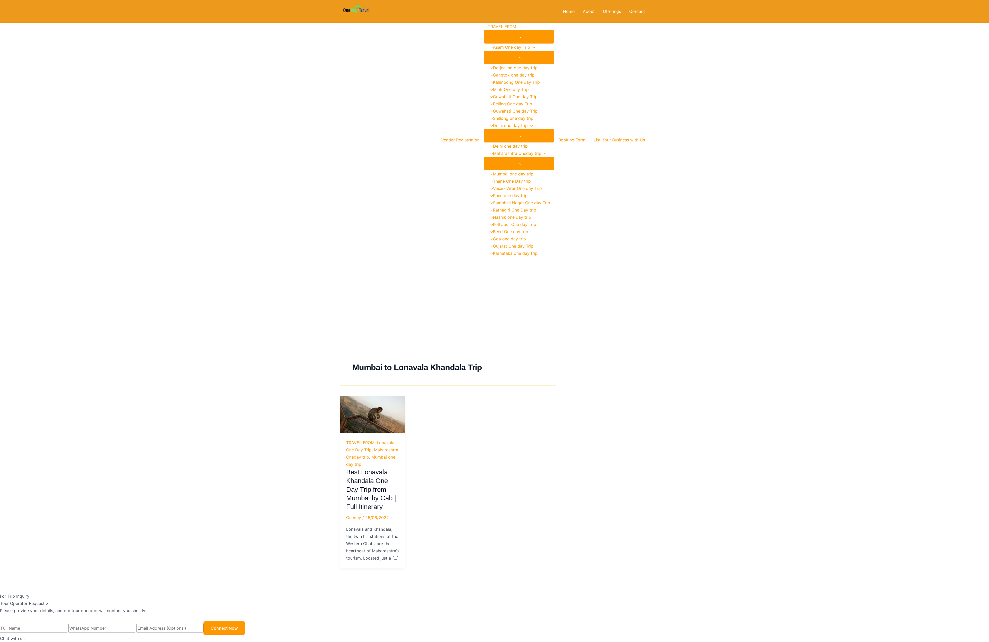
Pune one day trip (510, 195)
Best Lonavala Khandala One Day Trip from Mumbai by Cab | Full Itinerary (371, 489)
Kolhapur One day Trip (514, 224)
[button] (518, 26)
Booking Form (571, 139)
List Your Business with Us (619, 139)
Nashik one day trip (512, 217)
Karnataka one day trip (515, 253)
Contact (637, 11)
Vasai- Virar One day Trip (517, 188)
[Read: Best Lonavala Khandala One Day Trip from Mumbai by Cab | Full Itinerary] (372, 414)
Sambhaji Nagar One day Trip (521, 202)
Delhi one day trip (510, 125)
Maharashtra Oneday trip (517, 153)
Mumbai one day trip (513, 173)
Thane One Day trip (512, 181)
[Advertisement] (494, 295)
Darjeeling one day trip (515, 67)
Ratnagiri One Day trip (514, 210)
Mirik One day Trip (511, 89)
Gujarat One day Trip (513, 246)
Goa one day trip (509, 238)
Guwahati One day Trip (515, 96)
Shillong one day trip (513, 118)
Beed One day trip (510, 231)
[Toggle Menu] (519, 37)
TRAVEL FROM (502, 26)
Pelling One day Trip (512, 103)
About (589, 11)
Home (569, 11)
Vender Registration (460, 139)
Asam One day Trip (511, 47)
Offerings (612, 11)
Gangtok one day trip (514, 75)
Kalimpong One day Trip (516, 82)
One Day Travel (355, 16)
